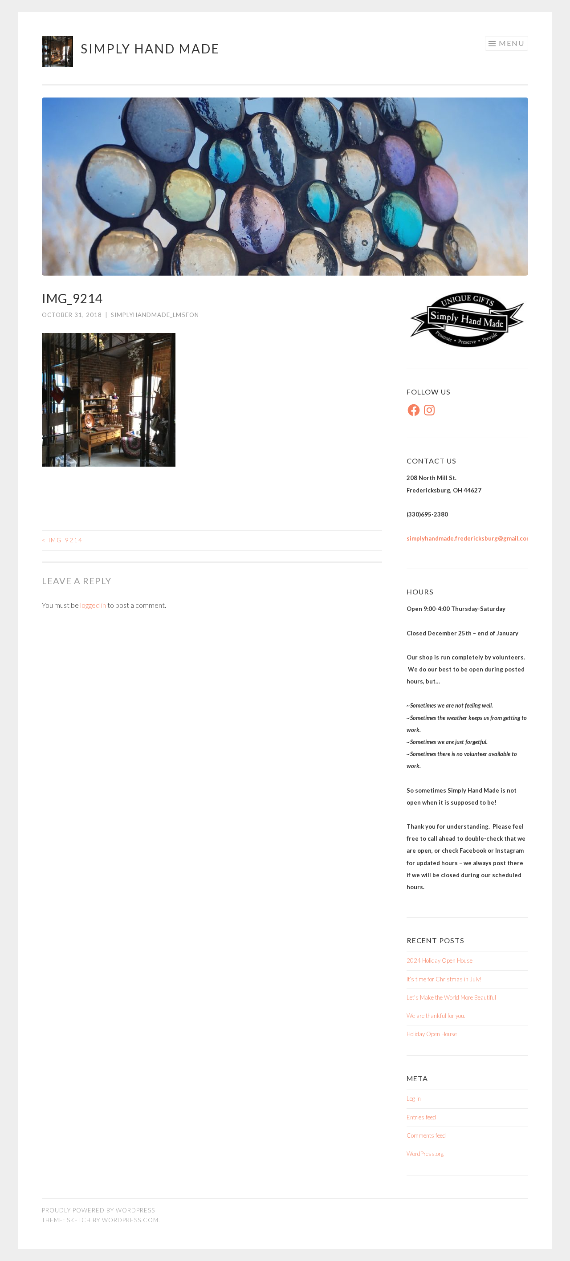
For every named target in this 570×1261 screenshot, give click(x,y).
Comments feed (426, 1135)
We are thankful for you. (436, 1015)
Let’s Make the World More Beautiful (451, 997)
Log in (414, 1098)
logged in (93, 605)
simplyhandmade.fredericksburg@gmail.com (469, 538)
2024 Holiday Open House (439, 960)
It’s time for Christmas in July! (444, 979)
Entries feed (421, 1117)
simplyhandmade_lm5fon (155, 314)
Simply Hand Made (150, 48)
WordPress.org (425, 1153)
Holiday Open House (432, 1033)
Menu (512, 43)
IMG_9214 (62, 540)
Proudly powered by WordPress (98, 1210)
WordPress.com (130, 1220)
